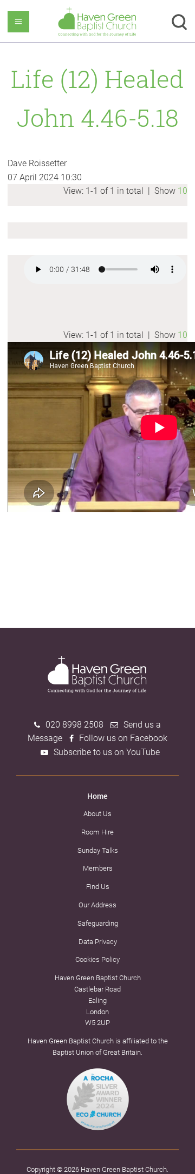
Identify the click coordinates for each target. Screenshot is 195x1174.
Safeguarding (97, 923)
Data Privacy (98, 942)
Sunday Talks (97, 850)
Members (98, 868)
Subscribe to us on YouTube (107, 752)
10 (182, 191)
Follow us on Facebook (123, 738)
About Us (97, 814)
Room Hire (97, 832)
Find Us (97, 887)
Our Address (97, 905)
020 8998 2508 (74, 725)
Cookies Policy (97, 959)
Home (97, 796)
